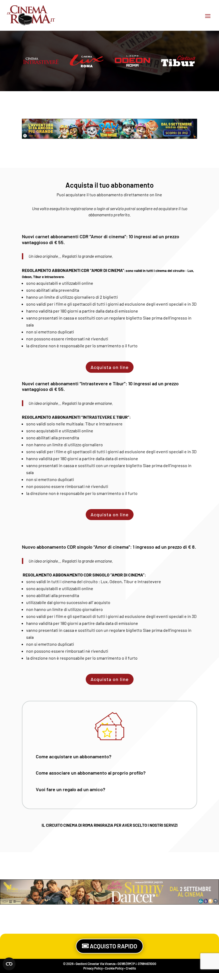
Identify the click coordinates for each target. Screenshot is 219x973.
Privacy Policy (93, 968)
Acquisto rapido (113, 946)
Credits (131, 968)
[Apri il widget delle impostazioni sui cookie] (9, 963)
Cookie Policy (114, 968)
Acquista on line (110, 367)
